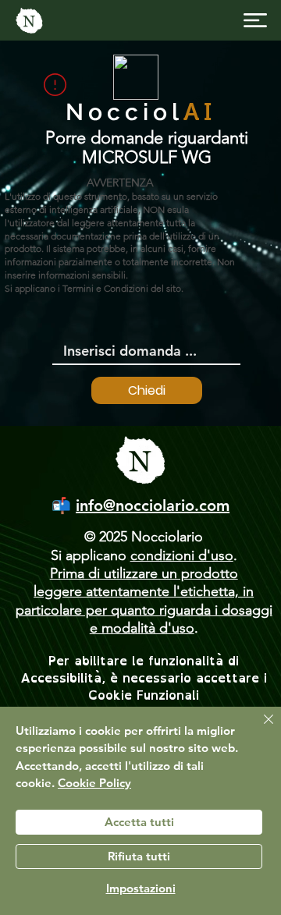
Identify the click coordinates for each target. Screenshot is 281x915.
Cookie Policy (94, 782)
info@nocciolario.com (152, 505)
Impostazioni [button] (141, 888)
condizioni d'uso (181, 555)
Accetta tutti (139, 821)
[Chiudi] (259, 728)
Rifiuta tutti (139, 856)
